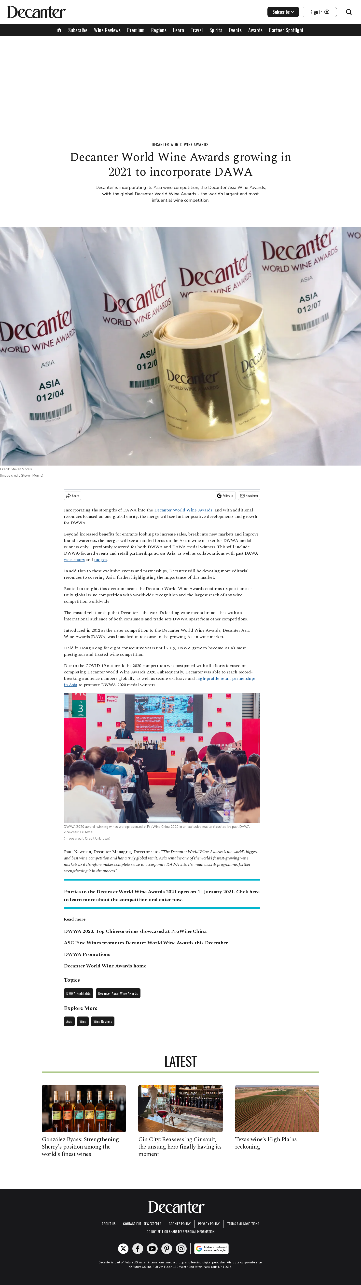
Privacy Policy (209, 1223)
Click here (248, 892)
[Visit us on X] (123, 1248)
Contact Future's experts (142, 1223)
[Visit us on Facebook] (137, 1248)
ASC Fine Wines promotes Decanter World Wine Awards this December (146, 943)
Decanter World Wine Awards (180, 144)
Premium (136, 30)
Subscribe (281, 12)
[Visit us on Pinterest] (166, 1248)
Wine (83, 1021)
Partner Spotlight (286, 30)
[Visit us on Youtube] (152, 1248)
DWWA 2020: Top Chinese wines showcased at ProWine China (135, 931)
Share (75, 496)
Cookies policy (180, 1223)
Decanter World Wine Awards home (105, 966)
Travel (197, 30)
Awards (255, 30)
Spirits (215, 30)
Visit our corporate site (244, 1262)
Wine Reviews (107, 30)
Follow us (228, 496)
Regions (159, 30)
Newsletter (252, 496)
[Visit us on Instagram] (181, 1248)
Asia (69, 1021)
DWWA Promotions (87, 954)
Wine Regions (103, 1021)
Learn (178, 30)
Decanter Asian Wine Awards (118, 993)
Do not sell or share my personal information (180, 1231)
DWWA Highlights (78, 993)
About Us (108, 1223)
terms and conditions (243, 1223)
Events (235, 30)
